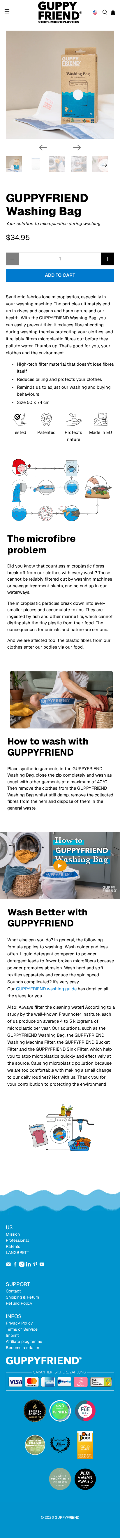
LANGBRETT (17, 1252)
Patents (13, 1246)
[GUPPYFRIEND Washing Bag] (60, 85)
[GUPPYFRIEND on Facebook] (15, 1265)
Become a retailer (22, 1347)
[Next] (77, 147)
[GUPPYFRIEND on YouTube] (42, 1265)
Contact (13, 1291)
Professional (17, 1240)
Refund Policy (19, 1303)
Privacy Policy (19, 1323)
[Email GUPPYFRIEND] (8, 1265)
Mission (13, 1234)
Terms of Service (22, 1329)
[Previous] (42, 147)
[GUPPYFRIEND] (60, 12)
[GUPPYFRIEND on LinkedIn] (28, 1265)
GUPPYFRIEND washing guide (47, 989)
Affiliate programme (24, 1341)
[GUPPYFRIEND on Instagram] (21, 1265)
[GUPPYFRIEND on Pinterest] (35, 1265)
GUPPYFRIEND (67, 1517)
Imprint (12, 1335)
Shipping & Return (22, 1297)
